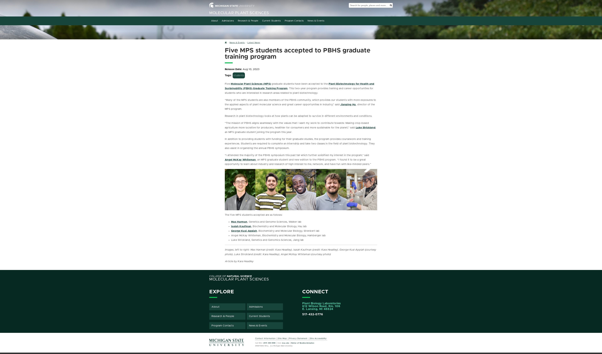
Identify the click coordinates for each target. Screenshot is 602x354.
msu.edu (285, 343)
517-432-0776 (312, 314)
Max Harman (239, 222)
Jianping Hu (348, 104)
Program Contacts (294, 21)
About (214, 21)
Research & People (248, 21)
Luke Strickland (365, 127)
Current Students (271, 21)
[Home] (226, 43)
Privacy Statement (298, 339)
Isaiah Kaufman (241, 226)
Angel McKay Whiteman (240, 160)
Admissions (228, 21)
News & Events (316, 21)
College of (230, 276)
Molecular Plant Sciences (239, 13)
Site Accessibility (318, 339)
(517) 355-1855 (269, 343)
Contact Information (265, 339)
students (238, 75)
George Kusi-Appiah (244, 231)
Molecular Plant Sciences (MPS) (251, 84)
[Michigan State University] (226, 343)
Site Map (282, 339)
